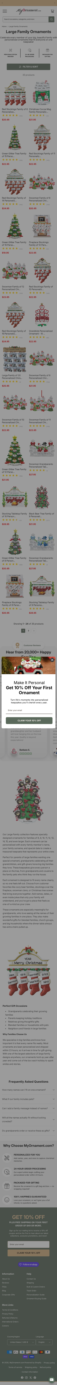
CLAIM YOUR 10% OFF (29, 720)
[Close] (52, 660)
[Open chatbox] (52, 1380)
